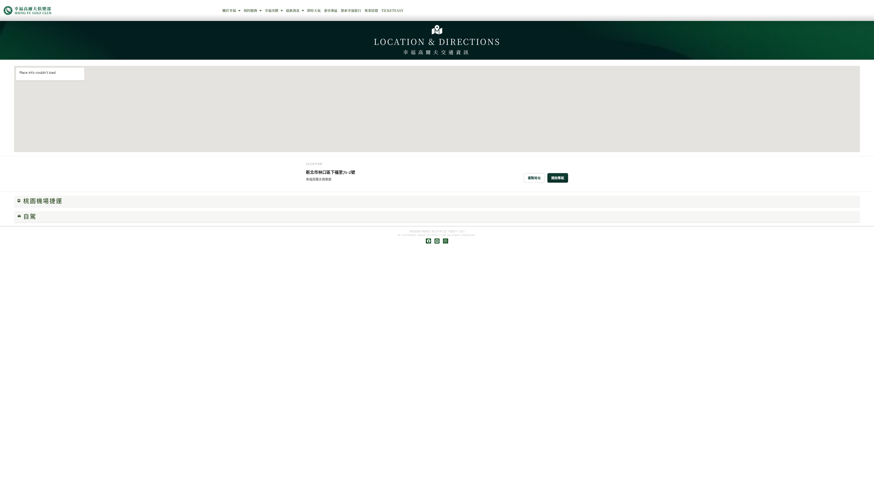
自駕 (29, 217)
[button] (437, 201)
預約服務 (250, 10)
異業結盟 (371, 10)
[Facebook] (428, 240)
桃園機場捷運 (43, 201)
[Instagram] (445, 240)
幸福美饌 (271, 10)
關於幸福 (229, 10)
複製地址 (534, 178)
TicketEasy (392, 10)
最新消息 (293, 10)
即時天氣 (314, 10)
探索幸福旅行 (351, 10)
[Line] (437, 240)
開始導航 (557, 178)
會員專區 (331, 10)
